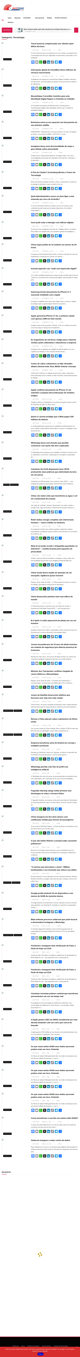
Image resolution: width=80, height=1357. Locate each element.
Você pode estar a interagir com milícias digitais (52, 223)
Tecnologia (7, 59)
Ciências (6, 484)
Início (10, 18)
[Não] (78, 1352)
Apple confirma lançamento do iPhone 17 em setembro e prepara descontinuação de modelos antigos (52, 393)
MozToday (36, 50)
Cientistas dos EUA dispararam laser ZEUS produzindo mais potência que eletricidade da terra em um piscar (53, 472)
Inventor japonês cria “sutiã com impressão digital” (54, 269)
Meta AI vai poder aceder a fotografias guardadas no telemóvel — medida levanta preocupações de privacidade (54, 549)
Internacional (39, 18)
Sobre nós (15, 1346)
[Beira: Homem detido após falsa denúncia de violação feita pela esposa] (20, 30)
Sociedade (26, 18)
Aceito (40, 1354)
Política (49, 18)
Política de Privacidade (61, 1346)
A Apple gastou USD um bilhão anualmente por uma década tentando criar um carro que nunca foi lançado (54, 1022)
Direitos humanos (61, 18)
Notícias (10, 22)
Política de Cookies (33, 1346)
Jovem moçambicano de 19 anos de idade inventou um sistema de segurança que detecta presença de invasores (54, 647)
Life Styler (7, 882)
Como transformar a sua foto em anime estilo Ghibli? (54, 1118)
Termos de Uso (46, 1346)
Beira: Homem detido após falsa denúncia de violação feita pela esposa (48, 29)
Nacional (17, 18)
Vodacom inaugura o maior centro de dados (50, 1140)
